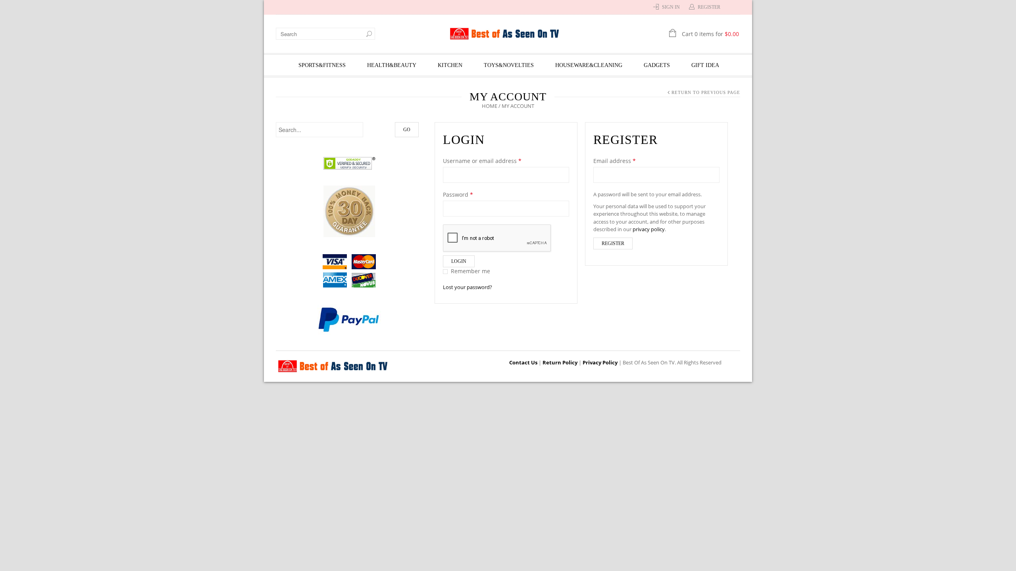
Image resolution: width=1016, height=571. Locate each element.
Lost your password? (467, 287)
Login (458, 261)
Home (489, 105)
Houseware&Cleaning (588, 65)
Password (458, 194)
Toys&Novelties (509, 65)
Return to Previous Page (706, 92)
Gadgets (657, 65)
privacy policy (649, 229)
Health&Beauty (391, 65)
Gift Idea (705, 65)
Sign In (671, 7)
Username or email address (482, 161)
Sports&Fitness (322, 65)
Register (709, 7)
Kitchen (450, 65)
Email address (614, 161)
